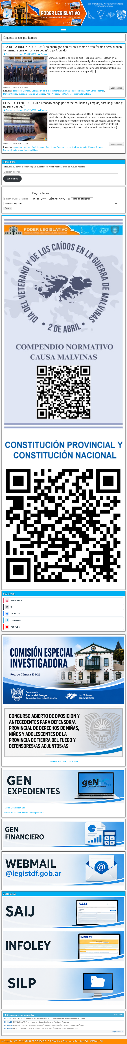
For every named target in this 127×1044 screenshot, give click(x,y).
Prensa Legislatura (14, 54)
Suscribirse (12, 178)
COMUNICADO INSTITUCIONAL (64, 762)
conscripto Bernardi (21, 91)
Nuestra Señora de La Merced (31, 94)
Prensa (43, 54)
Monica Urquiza (10, 94)
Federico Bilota (77, 91)
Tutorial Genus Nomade (14, 808)
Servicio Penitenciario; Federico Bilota (20, 150)
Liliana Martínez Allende (76, 147)
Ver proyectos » (117, 1031)
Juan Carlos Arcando (95, 91)
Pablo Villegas (52, 94)
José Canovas (38, 147)
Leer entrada (116, 88)
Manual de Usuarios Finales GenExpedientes (24, 812)
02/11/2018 (31, 110)
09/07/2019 (31, 54)
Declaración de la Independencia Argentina (51, 91)
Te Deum (65, 94)
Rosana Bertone (95, 147)
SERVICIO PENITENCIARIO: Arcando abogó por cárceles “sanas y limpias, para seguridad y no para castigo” (63, 104)
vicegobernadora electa (80, 94)
